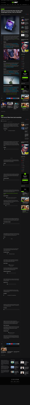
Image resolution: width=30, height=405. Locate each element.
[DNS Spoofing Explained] (16, 349)
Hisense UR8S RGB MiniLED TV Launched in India (27, 31)
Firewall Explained (27, 138)
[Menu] (1, 4)
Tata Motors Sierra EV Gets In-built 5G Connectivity (26, 100)
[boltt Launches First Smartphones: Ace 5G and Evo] (4, 103)
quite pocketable (8, 64)
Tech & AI (5, 4)
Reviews (8, 4)
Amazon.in (16, 39)
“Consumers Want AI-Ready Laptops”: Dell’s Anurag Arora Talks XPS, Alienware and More (26, 368)
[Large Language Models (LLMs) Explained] (10, 349)
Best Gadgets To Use (25, 109)
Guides (15, 4)
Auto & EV (22, 98)
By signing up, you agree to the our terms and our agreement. (25, 80)
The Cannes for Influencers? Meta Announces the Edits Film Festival (25, 91)
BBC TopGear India (11, 0)
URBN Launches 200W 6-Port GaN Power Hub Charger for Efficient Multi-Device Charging (27, 35)
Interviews (18, 4)
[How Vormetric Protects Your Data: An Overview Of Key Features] (12, 367)
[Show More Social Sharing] (28, 14)
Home (3, 4)
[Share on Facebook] (25, 14)
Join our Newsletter (8, 0)
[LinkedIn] (1, 40)
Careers (15, 381)
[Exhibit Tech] (15, 2)
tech (4, 341)
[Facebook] (1, 37)
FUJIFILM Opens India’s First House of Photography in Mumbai (10, 107)
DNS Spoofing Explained (16, 351)
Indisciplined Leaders (24, 4)
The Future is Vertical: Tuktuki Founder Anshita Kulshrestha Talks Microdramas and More (26, 373)
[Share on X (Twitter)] (26, 14)
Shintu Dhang (3, 119)
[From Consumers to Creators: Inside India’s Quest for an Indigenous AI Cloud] (12, 362)
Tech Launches (4, 7)
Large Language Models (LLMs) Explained (10, 352)
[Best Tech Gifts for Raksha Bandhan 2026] (25, 105)
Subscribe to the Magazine (3, 0)
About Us (12, 381)
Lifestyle (13, 4)
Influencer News (15, 0)
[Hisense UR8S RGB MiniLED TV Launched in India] (22, 32)
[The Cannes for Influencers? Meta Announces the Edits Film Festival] (25, 87)
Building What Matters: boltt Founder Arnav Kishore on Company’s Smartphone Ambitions (26, 363)
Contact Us (17, 381)
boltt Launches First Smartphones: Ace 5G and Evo (3, 107)
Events (20, 4)
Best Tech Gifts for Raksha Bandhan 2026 (26, 108)
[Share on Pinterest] (27, 14)
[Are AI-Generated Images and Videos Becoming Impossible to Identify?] (12, 372)
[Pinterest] (1, 42)
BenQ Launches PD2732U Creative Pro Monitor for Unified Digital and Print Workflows (16, 107)
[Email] (1, 43)
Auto (10, 4)
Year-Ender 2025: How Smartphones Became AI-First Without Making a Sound (27, 135)
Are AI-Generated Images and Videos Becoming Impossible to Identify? (17, 372)
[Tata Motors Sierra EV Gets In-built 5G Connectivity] (25, 97)
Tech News (22, 191)
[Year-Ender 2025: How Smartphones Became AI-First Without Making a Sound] (22, 135)
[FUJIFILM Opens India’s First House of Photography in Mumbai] (10, 103)
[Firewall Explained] (22, 139)
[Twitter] (1, 39)
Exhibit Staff (27, 195)
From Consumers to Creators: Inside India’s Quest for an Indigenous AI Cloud (17, 362)
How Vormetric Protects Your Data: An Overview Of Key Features (17, 367)
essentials (2, 341)
